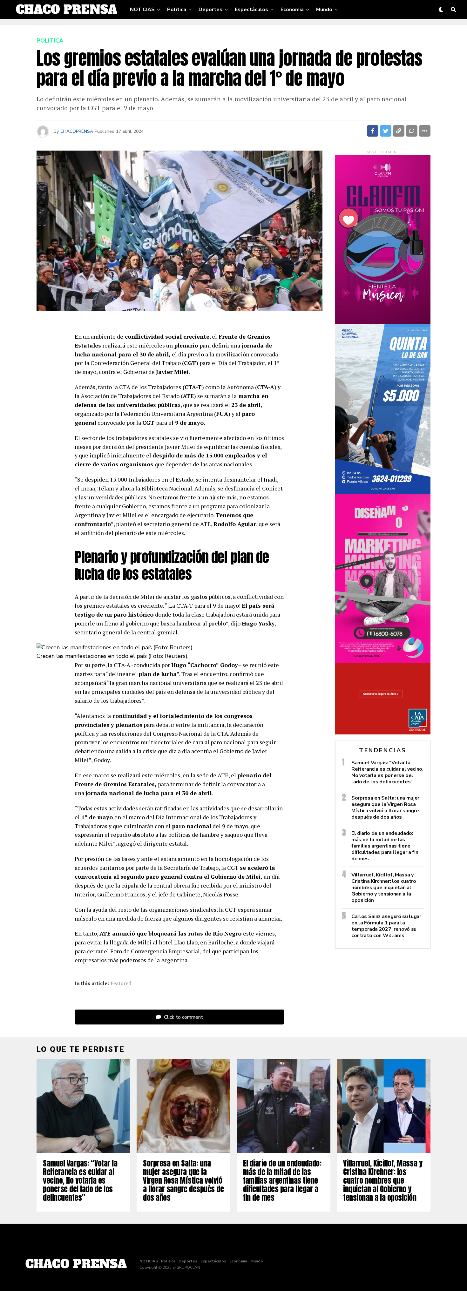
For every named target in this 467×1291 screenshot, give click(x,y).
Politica (176, 9)
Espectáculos (251, 9)
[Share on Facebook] (372, 131)
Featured (121, 983)
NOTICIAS (142, 9)
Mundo (324, 9)
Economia (292, 9)
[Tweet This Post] (385, 131)
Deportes (210, 9)
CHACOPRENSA (76, 131)
